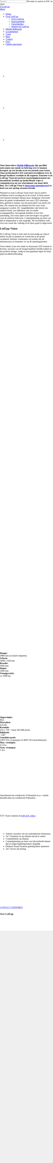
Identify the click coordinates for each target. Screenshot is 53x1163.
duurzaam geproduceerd (37, 185)
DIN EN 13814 (28, 816)
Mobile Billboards (25, 165)
